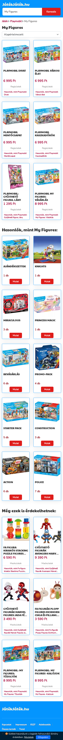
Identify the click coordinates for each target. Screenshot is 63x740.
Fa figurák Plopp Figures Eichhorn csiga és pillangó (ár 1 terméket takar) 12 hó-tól (47, 615)
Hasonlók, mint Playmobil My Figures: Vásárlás (47, 216)
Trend (22, 729)
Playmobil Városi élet (47, 72)
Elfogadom (43, 737)
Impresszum (21, 724)
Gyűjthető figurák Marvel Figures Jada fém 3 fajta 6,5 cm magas (15, 615)
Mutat (16, 281)
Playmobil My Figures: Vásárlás (44, 197)
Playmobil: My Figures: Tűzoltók (13, 673)
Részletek (29, 737)
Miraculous (11, 320)
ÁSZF (32, 724)
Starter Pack (12, 428)
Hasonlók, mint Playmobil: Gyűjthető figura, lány (15, 216)
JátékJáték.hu (16, 4)
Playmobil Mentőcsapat (12, 133)
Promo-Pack (43, 374)
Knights (40, 266)
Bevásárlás (11, 374)
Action (8, 482)
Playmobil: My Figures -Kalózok (47, 671)
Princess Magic (45, 320)
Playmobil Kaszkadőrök (45, 133)
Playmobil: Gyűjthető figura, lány (12, 197)
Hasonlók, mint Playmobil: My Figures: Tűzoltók (15, 692)
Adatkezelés (45, 724)
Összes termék (9, 729)
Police (39, 482)
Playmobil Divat (14, 70)
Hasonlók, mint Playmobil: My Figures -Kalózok (47, 692)
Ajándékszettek (14, 266)
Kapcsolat (6, 724)
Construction (45, 428)
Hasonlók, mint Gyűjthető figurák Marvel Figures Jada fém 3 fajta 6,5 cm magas (15, 633)
